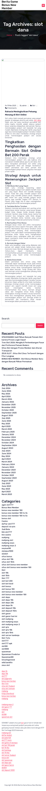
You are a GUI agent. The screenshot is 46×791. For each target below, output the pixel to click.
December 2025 (9, 405)
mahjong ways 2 (9, 546)
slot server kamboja (10, 635)
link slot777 (7, 532)
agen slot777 (7, 505)
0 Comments (12, 108)
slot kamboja (6, 750)
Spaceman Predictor (11, 654)
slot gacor (6, 614)
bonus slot (6, 518)
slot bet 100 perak (8, 745)
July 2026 (6, 388)
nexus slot (5, 758)
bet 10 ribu (5, 748)
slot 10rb (5, 575)
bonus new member (9, 681)
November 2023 (9, 472)
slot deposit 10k (9, 608)
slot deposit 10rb (9, 611)
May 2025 (6, 424)
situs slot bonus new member (15, 565)
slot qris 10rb (7, 633)
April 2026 (6, 396)
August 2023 (7, 481)
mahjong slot (7, 540)
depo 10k (5, 674)
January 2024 (8, 467)
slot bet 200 (7, 581)
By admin (23, 106)
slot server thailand (9, 755)
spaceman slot (7, 717)
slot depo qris (6, 763)
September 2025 (9, 413)
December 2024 (9, 437)
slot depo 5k (7, 605)
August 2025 (7, 415)
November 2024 (9, 440)
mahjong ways (8, 543)
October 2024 (8, 443)
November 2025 (9, 407)
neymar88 (6, 548)
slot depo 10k (7, 600)
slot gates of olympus (10, 743)
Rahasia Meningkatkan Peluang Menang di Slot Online (21, 113)
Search (5, 318)
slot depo (6, 597)
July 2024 (6, 451)
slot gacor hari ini (9, 616)
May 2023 (6, 489)
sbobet (5, 554)
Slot (33, 106)
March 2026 (7, 399)
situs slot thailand (8, 686)
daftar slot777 (8, 524)
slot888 (5, 649)
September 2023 (9, 478)
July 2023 (6, 483)
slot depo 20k (8, 603)
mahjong (5, 537)
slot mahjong (7, 619)
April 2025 (6, 426)
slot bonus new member (12, 592)
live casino (6, 535)
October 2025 (8, 410)
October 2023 (8, 475)
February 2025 (8, 432)
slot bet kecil (7, 584)
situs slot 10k (7, 559)
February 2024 (8, 464)
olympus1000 (7, 551)
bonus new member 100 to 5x (14, 516)
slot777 (5, 641)
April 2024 (6, 459)
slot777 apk (7, 643)
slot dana (37, 120)
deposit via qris (8, 527)
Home (9, 35)
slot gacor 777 (7, 707)
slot (3, 712)
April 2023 (6, 492)
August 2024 (7, 448)
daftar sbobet (7, 735)
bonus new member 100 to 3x (14, 513)
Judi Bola (6, 529)
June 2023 (6, 486)
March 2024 (7, 462)
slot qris (5, 627)
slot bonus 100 (8, 589)
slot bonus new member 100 (14, 594)
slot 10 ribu (5, 753)
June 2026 (6, 391)
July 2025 (6, 418)
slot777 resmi (7, 740)
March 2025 (7, 429)
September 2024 (9, 445)
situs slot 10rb (8, 562)
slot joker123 (6, 738)
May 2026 (6, 394)
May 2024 (6, 456)
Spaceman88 (8, 657)
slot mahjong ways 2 (11, 624)
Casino (5, 521)
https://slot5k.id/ (8, 694)
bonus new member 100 (12, 510)
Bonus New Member (10, 507)
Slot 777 (5, 578)
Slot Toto (6, 638)
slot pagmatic (7, 679)
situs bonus (7, 556)
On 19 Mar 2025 (10, 106)
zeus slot (6, 665)
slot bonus (6, 586)
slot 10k (5, 573)
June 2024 (6, 453)
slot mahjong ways (10, 622)
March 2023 (7, 494)
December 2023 (9, 470)
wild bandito (7, 662)
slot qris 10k (7, 630)
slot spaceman (7, 760)
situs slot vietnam (8, 689)
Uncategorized (8, 660)
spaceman (6, 652)
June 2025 (6, 421)
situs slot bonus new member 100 (16, 567)
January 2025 (8, 434)
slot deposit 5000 (8, 770)
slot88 (5, 646)
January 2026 (8, 402)
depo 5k (4, 671)
